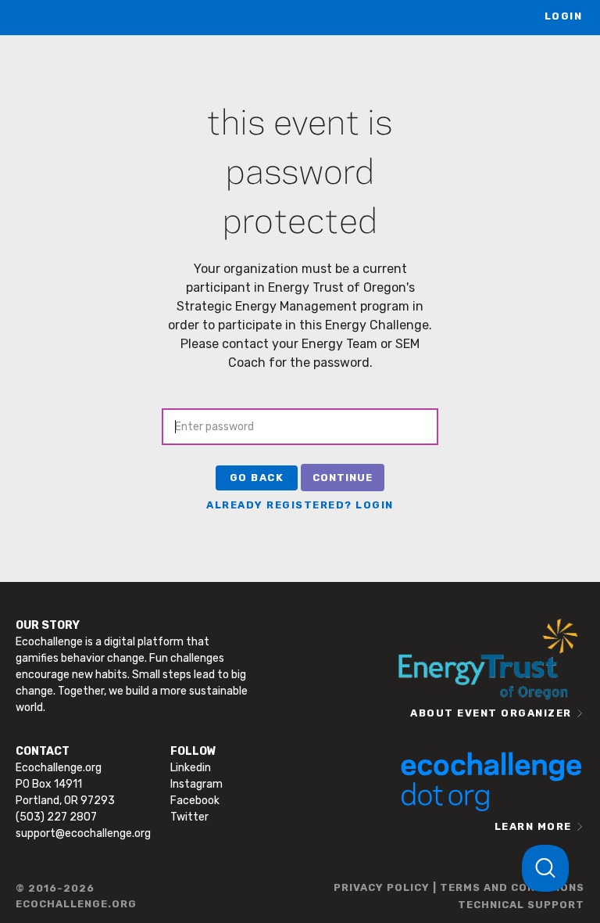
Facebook (195, 800)
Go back (257, 477)
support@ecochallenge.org (83, 833)
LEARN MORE (533, 826)
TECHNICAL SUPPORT (521, 904)
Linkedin (190, 767)
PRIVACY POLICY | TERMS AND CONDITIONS (459, 887)
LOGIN (564, 16)
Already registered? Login (300, 505)
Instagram (196, 784)
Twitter (189, 817)
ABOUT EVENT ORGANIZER (491, 713)
